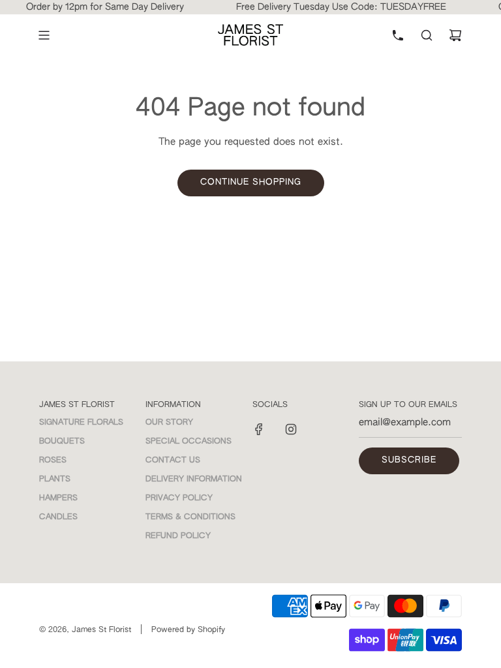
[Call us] (398, 35)
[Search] (426, 35)
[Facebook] (259, 429)
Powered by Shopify (188, 630)
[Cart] (455, 35)
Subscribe (409, 460)
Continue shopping (250, 182)
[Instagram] (291, 429)
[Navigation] (43, 35)
